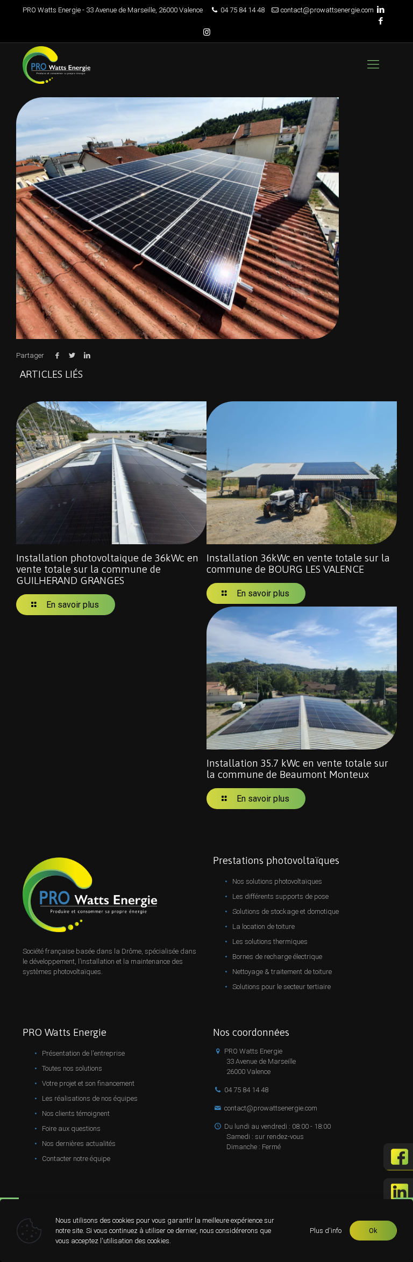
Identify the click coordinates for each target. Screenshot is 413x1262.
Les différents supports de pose (280, 896)
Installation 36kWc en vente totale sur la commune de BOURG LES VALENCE (298, 563)
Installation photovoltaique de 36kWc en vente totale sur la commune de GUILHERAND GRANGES (107, 569)
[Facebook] (380, 21)
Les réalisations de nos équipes (90, 1098)
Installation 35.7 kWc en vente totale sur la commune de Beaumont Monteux (297, 768)
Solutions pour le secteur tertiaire (281, 987)
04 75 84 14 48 (242, 10)
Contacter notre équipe (76, 1159)
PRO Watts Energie (260, 1061)
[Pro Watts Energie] (56, 64)
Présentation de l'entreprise (83, 1053)
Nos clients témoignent (76, 1113)
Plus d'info (325, 1231)
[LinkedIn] (380, 10)
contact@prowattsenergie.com (327, 10)
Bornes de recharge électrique (277, 957)
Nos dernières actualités (79, 1144)
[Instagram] (206, 32)
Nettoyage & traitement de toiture (282, 972)
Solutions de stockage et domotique (285, 911)
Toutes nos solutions (72, 1068)
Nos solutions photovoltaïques (277, 881)
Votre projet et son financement (88, 1083)
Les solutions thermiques (270, 942)
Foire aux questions (71, 1128)
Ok (373, 1231)
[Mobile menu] (373, 64)
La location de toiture (263, 926)
